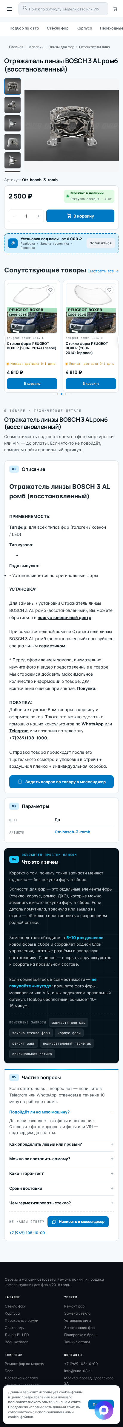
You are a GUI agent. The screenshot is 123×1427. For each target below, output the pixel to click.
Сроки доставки (25, 1188)
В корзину (83, 215)
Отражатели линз (94, 47)
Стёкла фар (58, 28)
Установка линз (77, 1320)
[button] (57, 394)
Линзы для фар (61, 47)
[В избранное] (50, 290)
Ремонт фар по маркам (24, 1363)
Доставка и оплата (21, 1378)
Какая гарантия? (26, 1173)
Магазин (36, 47)
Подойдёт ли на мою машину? (39, 1112)
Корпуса (84, 28)
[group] (32, 336)
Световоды (14, 1327)
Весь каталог (16, 1342)
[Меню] (10, 9)
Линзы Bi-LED (17, 1335)
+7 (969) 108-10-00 (27, 1233)
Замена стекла (77, 1313)
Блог (9, 1371)
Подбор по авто (24, 28)
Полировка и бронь (81, 1335)
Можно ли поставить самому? (39, 1158)
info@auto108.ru (78, 1371)
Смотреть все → (103, 271)
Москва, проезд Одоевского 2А (88, 1381)
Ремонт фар (74, 1306)
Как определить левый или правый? (45, 1144)
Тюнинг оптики (77, 1342)
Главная (16, 47)
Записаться (101, 243)
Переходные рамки (21, 1320)
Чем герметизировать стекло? (40, 1202)
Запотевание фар (79, 1327)
